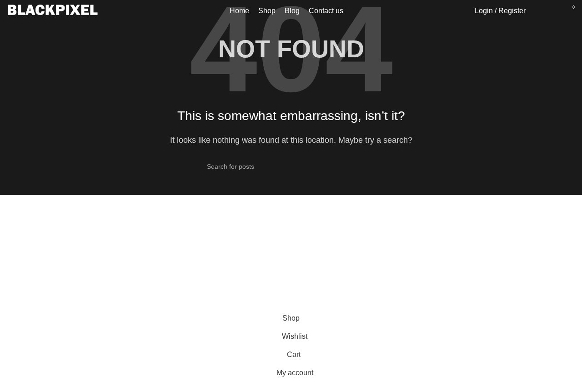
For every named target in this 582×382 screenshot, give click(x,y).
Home (453, 272)
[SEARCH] (371, 166)
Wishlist (456, 306)
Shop (452, 289)
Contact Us (316, 308)
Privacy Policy (321, 292)
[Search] (537, 11)
